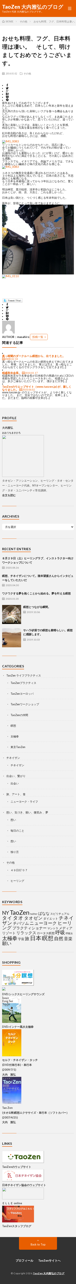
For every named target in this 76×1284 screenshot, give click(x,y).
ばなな (44, 913)
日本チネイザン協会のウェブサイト (24, 1185)
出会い (15, 783)
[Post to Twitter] (12, 301)
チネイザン (13, 757)
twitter (34, 913)
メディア (65, 928)
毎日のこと (17, 830)
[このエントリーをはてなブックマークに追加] (7, 94)
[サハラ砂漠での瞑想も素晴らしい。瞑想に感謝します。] (11, 637)
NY (5, 913)
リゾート (9, 933)
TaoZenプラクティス (23, 683)
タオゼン (33, 918)
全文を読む (9, 495)
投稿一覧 (37, 337)
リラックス (26, 932)
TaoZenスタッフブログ (16, 1226)
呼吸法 (69, 933)
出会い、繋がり (16, 776)
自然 (58, 938)
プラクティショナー (29, 928)
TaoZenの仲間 (19, 715)
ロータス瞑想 (46, 933)
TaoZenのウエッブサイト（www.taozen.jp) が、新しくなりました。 (36, 388)
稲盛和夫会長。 (11, 373)
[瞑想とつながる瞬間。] (11, 614)
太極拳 (15, 736)
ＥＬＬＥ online (12, 1203)
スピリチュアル (59, 913)
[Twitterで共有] (7, 88)
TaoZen (20, 912)
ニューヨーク (43, 923)
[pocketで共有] (7, 97)
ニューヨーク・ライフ (24, 801)
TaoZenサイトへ (49, 1260)
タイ (7, 918)
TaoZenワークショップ (25, 704)
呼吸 (60, 932)
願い (7, 943)
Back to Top (38, 1244)
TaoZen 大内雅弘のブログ (33, 6)
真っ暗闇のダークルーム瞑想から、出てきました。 (33, 356)
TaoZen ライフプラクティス (23, 675)
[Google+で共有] (7, 91)
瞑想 (13, 725)
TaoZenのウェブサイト (16, 1166)
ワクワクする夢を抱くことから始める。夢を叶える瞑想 (36, 593)
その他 (27, 73)
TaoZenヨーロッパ (22, 693)
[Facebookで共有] (7, 85)
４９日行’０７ (19, 870)
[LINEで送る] (7, 100)
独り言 (15, 852)
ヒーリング (17, 880)
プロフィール (24, 1260)
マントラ (52, 928)
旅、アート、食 (16, 794)
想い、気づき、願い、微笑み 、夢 (27, 812)
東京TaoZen (18, 747)
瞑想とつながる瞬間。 (37, 607)
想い (13, 819)
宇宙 (21, 939)
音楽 (68, 938)
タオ (18, 918)
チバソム (21, 923)
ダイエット (50, 918)
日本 (35, 937)
